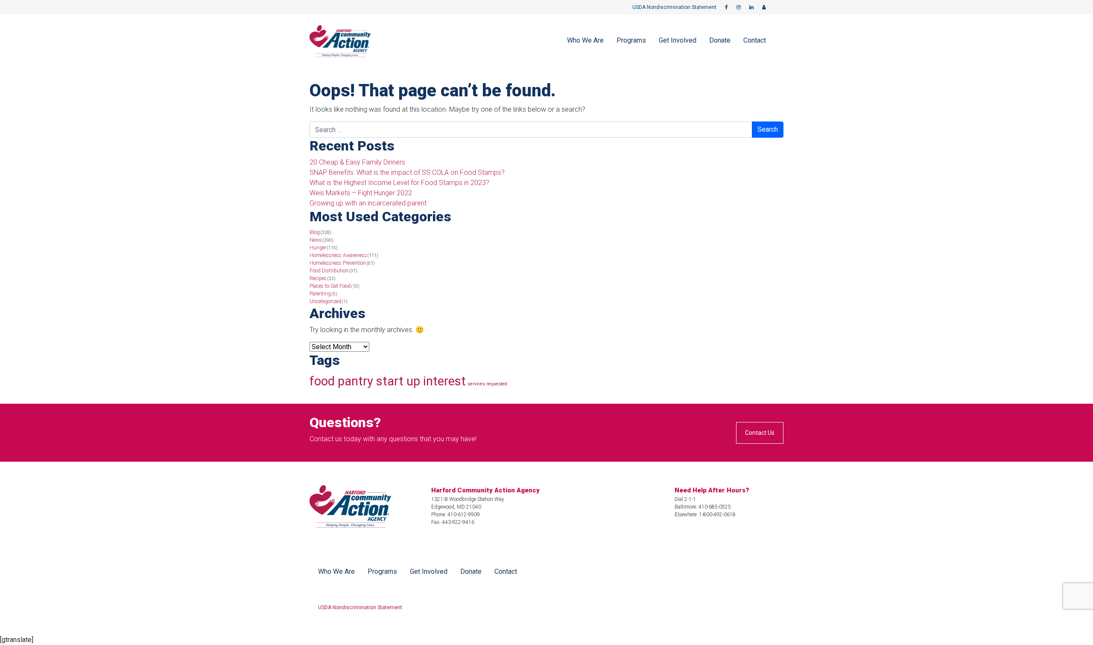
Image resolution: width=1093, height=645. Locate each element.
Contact (754, 40)
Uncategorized (325, 301)
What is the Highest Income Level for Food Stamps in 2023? (399, 183)
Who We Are (585, 40)
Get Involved (677, 40)
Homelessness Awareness (338, 255)
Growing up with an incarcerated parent (368, 203)
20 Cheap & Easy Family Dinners (357, 162)
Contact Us (759, 432)
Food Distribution (329, 271)
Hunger (318, 248)
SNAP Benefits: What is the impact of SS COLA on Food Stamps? (407, 172)
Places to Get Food (330, 286)
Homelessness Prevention (338, 263)
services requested (487, 384)
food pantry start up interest (388, 381)
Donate (720, 40)
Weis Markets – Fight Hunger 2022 (361, 193)
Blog (315, 232)
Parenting (320, 294)
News (316, 240)
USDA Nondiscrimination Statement (674, 7)
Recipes (318, 278)
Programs (631, 40)
